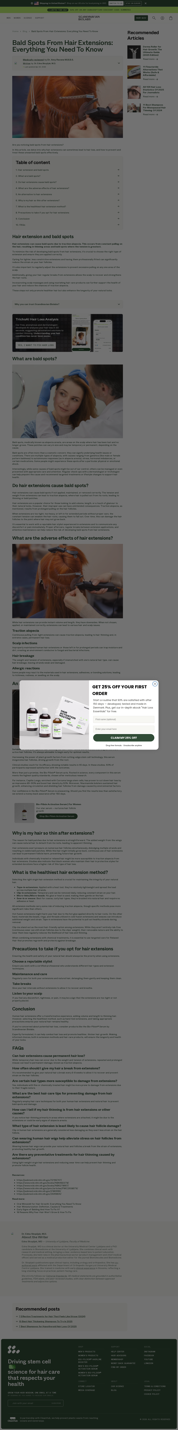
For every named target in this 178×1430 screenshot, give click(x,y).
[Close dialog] (155, 683)
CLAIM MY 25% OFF (124, 738)
